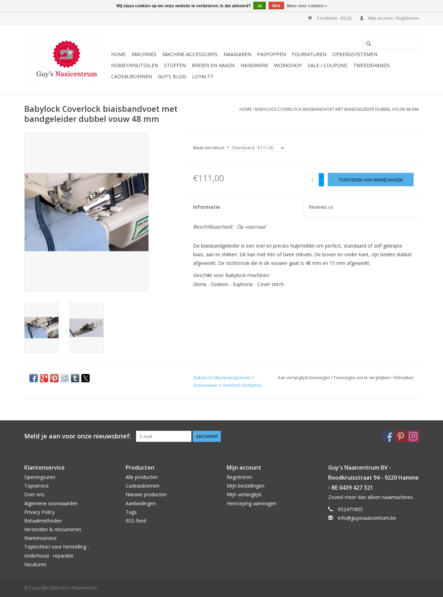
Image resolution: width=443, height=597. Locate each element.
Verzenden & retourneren (52, 529)
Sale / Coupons (327, 65)
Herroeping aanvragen (252, 503)
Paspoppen (271, 54)
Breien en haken (213, 65)
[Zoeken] (368, 43)
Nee (276, 5)
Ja (259, 5)
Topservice (36, 485)
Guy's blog (172, 76)
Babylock (203, 378)
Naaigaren (237, 54)
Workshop (288, 65)
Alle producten (142, 477)
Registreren (239, 477)
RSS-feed (136, 520)
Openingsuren (39, 477)
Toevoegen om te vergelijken (362, 378)
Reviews (321, 207)
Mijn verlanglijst (244, 494)
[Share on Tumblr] (75, 378)
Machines (144, 54)
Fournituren (309, 54)
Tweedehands (371, 65)
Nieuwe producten (146, 494)
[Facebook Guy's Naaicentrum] (388, 436)
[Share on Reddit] (65, 378)
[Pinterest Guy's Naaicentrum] (400, 436)
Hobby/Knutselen (134, 65)
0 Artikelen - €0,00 (334, 18)
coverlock (230, 385)
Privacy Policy (39, 512)
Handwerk (254, 65)
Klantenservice (40, 538)
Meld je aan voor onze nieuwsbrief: (77, 436)
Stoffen (175, 65)
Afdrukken (404, 378)
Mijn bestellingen (245, 485)
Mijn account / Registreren (393, 18)
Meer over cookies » (307, 5)
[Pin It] (54, 378)
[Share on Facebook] (33, 378)
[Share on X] (85, 378)
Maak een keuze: (211, 148)
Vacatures (35, 564)
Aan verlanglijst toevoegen (304, 378)
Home (118, 54)
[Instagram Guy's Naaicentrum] (413, 436)
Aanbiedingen (141, 503)
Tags (131, 512)
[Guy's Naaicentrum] (66, 59)
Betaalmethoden (43, 520)
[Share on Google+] (44, 378)
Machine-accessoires (190, 54)
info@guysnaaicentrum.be (367, 518)
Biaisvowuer (206, 385)
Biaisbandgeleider (233, 378)
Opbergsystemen (354, 54)
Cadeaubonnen (131, 76)
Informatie (206, 207)
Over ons (34, 494)
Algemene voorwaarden (51, 503)
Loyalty (202, 76)
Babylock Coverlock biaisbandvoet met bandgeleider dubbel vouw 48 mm (337, 109)
